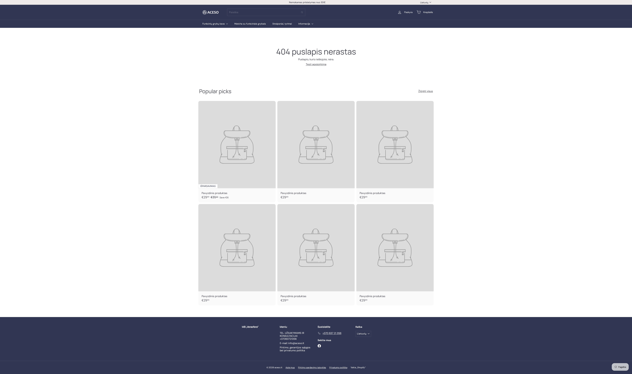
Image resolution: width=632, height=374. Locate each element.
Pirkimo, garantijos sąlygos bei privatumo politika (295, 349)
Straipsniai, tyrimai (282, 23)
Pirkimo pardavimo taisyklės (312, 367)
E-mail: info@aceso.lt (292, 343)
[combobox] (266, 12)
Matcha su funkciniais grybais (250, 23)
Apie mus (290, 367)
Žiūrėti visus (425, 91)
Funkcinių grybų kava (213, 23)
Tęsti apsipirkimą (316, 64)
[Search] (302, 12)
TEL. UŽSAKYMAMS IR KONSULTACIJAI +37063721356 (292, 336)
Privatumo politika (338, 367)
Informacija (304, 23)
